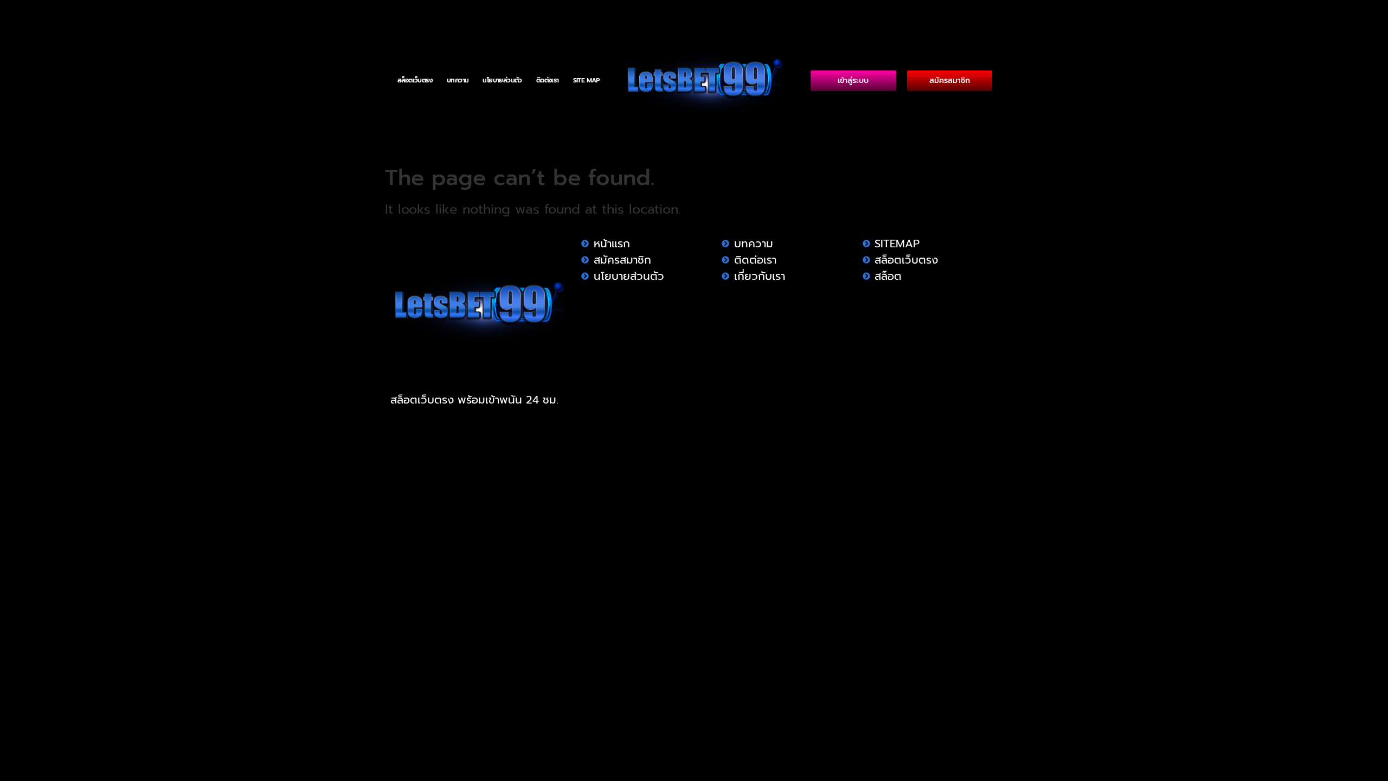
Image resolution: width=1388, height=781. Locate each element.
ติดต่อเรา (547, 80)
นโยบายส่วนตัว (502, 80)
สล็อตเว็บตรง (415, 80)
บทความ (457, 80)
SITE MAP (586, 80)
